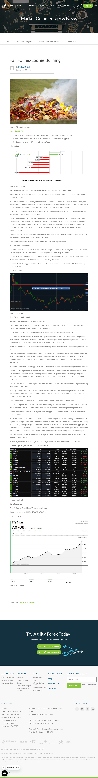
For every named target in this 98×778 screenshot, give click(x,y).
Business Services (7, 683)
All (8, 42)
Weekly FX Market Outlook (49, 42)
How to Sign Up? (55, 674)
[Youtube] (87, 709)
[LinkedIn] (93, 709)
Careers (19, 683)
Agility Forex (7, 674)
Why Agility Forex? (7, 677)
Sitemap (52, 688)
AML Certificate (38, 690)
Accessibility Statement (40, 687)
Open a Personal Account (49, 646)
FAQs (50, 679)
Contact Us (53, 683)
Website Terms (37, 677)
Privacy (35, 680)
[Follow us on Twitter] (82, 709)
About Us (20, 677)
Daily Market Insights (24, 42)
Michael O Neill (24, 67)
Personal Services (7, 680)
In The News (71, 42)
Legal (35, 674)
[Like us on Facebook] (77, 709)
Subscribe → (74, 686)
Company (21, 674)
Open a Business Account (49, 652)
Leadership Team (22, 680)
